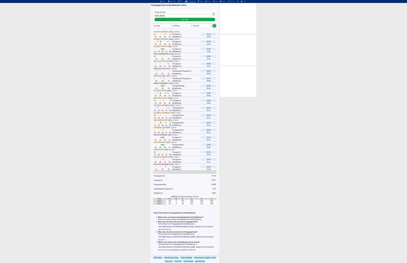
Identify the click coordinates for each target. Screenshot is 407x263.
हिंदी (238, 1)
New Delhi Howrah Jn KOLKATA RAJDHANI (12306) (176, 237)
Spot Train (172, 1)
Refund (232, 1)
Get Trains (184, 19)
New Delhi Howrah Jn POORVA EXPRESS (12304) (176, 226)
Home (164, 1)
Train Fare (177, 261)
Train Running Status (171, 258)
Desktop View (200, 261)
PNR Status (158, 258)
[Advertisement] (238, 18)
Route (201, 1)
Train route (168, 261)
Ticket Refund (188, 261)
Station (223, 1)
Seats (209, 1)
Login (244, 1)
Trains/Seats (191, 1)
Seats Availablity (186, 258)
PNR (181, 1)
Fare (216, 1)
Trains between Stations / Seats (205, 258)
